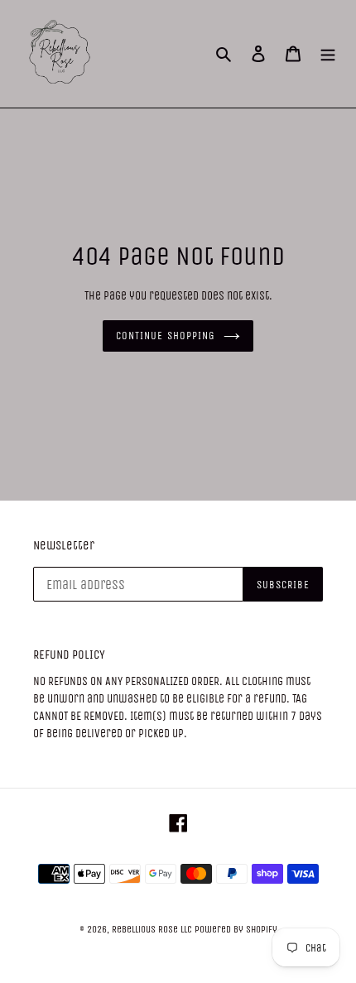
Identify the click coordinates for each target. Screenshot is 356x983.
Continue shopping (165, 335)
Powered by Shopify (236, 929)
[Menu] (327, 54)
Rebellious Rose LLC (152, 929)
